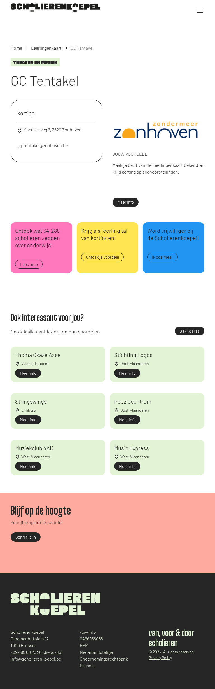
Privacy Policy (160, 657)
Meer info (125, 202)
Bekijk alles (189, 330)
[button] (198, 10)
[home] (55, 7)
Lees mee (29, 264)
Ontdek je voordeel (102, 257)
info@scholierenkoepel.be (36, 658)
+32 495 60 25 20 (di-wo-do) (36, 652)
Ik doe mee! (162, 257)
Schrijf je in (25, 536)
